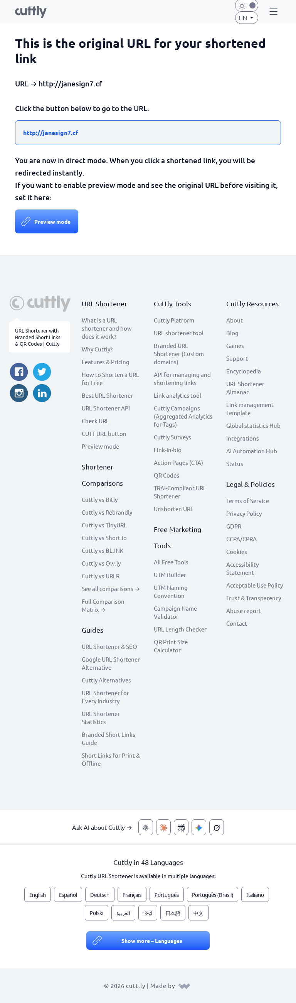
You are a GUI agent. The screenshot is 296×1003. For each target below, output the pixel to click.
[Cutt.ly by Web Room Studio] (184, 985)
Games (235, 345)
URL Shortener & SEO (109, 646)
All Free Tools (171, 562)
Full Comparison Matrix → (103, 605)
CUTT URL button (104, 433)
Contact (236, 623)
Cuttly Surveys (172, 437)
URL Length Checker (180, 629)
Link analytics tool (177, 395)
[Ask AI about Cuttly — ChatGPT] (145, 827)
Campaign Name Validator (175, 612)
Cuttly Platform (174, 320)
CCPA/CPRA (241, 538)
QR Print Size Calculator (171, 645)
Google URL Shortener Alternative (111, 663)
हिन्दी (147, 913)
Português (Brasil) (212, 895)
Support (237, 358)
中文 (198, 913)
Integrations (242, 438)
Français (132, 895)
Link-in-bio (168, 449)
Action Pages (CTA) (178, 462)
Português (167, 895)
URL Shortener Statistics (101, 717)
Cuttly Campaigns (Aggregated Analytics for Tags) (183, 416)
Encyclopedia (243, 371)
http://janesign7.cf (50, 132)
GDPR (233, 526)
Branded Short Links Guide (108, 738)
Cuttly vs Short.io (104, 537)
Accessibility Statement (242, 568)
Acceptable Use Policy (254, 585)
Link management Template (250, 408)
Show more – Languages (151, 940)
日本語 (172, 913)
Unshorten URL (173, 508)
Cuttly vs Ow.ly (101, 563)
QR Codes (166, 475)
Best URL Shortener (107, 395)
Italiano (255, 895)
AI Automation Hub (251, 450)
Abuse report (243, 610)
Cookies (236, 551)
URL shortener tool (179, 332)
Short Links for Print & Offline (111, 759)
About (234, 320)
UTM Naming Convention (171, 591)
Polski (96, 913)
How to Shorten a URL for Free (110, 378)
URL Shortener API (106, 408)
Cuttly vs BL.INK (102, 550)
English (37, 895)
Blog (232, 332)
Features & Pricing (106, 361)
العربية (123, 913)
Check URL (95, 420)
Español (68, 895)
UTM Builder (170, 574)
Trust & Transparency (253, 597)
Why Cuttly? (97, 349)
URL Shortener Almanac (245, 387)
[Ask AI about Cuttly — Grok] (216, 827)
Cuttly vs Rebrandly (107, 512)
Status (234, 463)
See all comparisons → (111, 588)
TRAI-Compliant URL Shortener (180, 492)
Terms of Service (247, 500)
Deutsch (99, 895)
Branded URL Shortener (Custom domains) (179, 353)
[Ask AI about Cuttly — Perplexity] (181, 827)
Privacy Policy (244, 513)
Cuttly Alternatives (106, 680)
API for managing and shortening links (182, 378)
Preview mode (52, 221)
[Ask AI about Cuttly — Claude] (163, 827)
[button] (272, 12)
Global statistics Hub (253, 425)
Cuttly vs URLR (100, 575)
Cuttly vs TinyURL (104, 525)
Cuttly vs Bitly (100, 499)
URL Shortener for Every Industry (105, 696)
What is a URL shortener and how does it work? (107, 328)
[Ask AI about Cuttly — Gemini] (199, 827)
